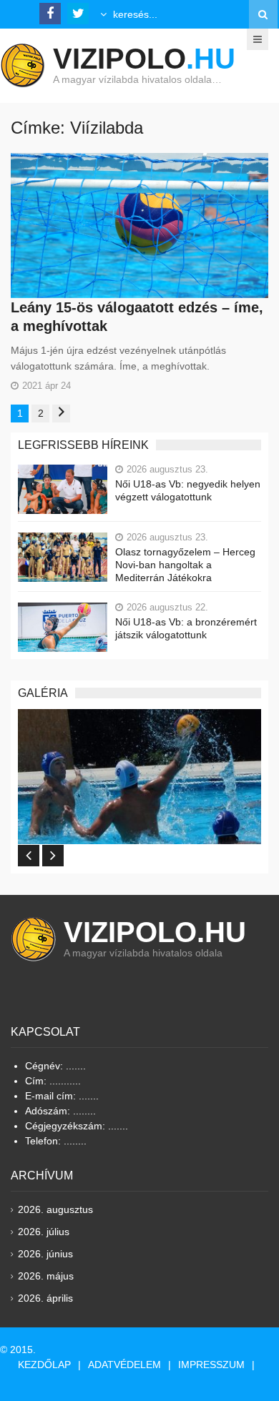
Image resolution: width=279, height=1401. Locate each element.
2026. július (43, 1231)
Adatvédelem (124, 1364)
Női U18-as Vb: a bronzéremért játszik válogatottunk (186, 628)
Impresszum (211, 1364)
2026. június (45, 1253)
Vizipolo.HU (155, 932)
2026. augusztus (55, 1209)
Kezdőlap (44, 1364)
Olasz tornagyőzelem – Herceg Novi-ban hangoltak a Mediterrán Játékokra (185, 564)
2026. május (46, 1276)
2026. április (45, 1298)
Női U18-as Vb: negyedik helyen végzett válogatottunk (187, 490)
